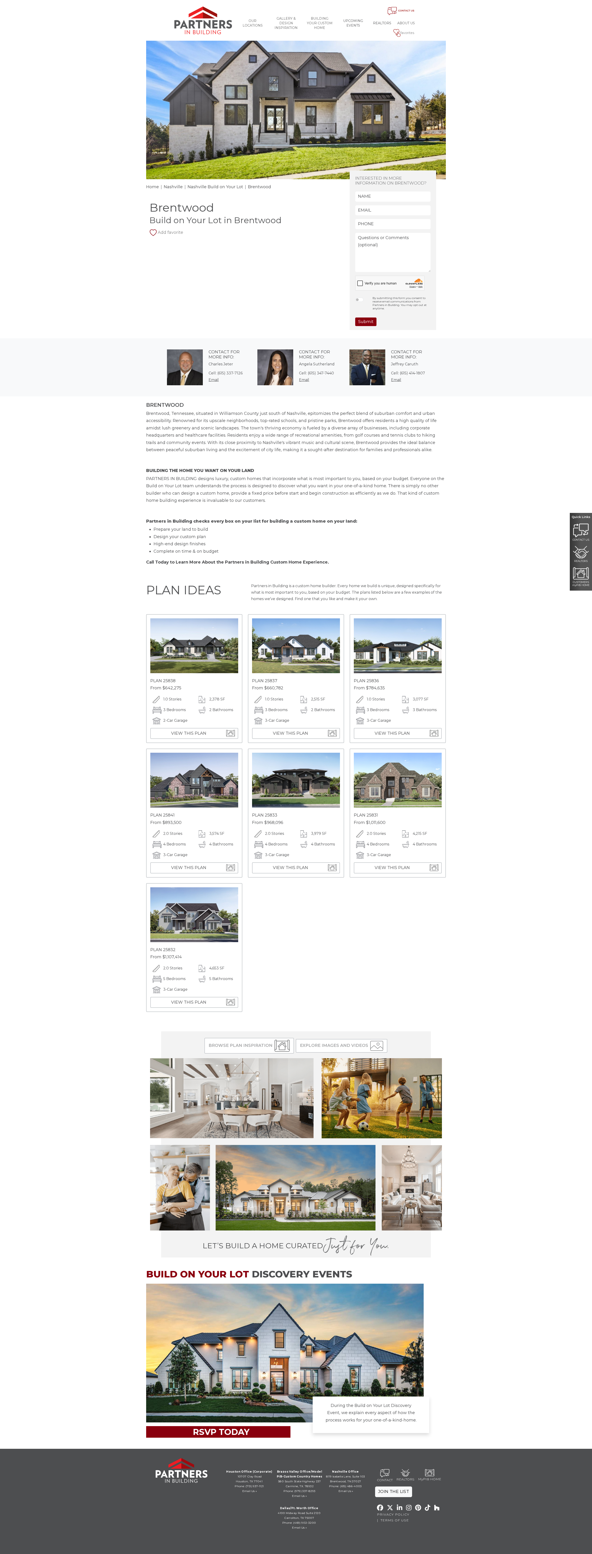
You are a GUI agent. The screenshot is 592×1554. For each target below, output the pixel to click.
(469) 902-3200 (304, 1522)
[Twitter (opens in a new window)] (390, 1508)
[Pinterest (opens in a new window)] (418, 1508)
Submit (365, 321)
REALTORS (405, 1479)
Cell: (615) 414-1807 (408, 373)
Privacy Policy (393, 1514)
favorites (407, 33)
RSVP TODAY (221, 1432)
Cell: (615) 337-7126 (226, 373)
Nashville (173, 186)
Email (214, 380)
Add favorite (170, 232)
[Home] (203, 20)
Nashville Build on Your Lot (215, 186)
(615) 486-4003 (351, 1486)
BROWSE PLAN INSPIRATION (240, 1045)
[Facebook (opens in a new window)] (380, 1508)
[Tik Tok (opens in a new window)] (427, 1508)
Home (152, 186)
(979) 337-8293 (305, 1491)
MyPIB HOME (429, 1479)
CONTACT (385, 1480)
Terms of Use (395, 1520)
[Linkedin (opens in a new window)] (399, 1508)
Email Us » (249, 1491)
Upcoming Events (353, 23)
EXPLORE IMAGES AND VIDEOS (334, 1045)
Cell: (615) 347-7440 (316, 373)
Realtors (382, 23)
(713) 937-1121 (254, 1486)
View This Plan (188, 733)
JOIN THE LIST (393, 1491)
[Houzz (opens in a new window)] (436, 1508)
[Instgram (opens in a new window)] (408, 1508)
